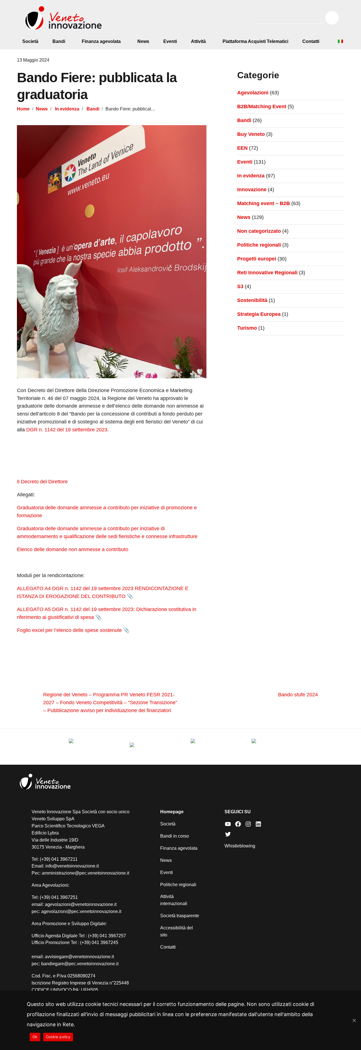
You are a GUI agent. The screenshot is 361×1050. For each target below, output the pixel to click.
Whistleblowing (239, 846)
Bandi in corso (174, 836)
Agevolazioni (252, 92)
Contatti (310, 41)
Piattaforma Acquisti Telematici (255, 41)
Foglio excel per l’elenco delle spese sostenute (69, 630)
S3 (240, 286)
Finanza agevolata (101, 41)
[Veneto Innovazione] (63, 18)
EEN (242, 148)
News (143, 41)
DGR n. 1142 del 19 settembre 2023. (67, 429)
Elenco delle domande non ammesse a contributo (72, 549)
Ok (35, 1036)
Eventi (170, 41)
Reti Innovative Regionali (267, 272)
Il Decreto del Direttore (42, 481)
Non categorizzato (259, 231)
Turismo (247, 328)
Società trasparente (179, 915)
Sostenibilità (252, 300)
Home (23, 108)
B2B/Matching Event (261, 106)
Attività (198, 41)
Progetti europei (256, 259)
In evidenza (67, 108)
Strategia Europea (259, 314)
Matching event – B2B (263, 203)
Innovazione (252, 189)
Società (30, 41)
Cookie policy (58, 1036)
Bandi (58, 41)
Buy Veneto (251, 134)
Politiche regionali (259, 245)
